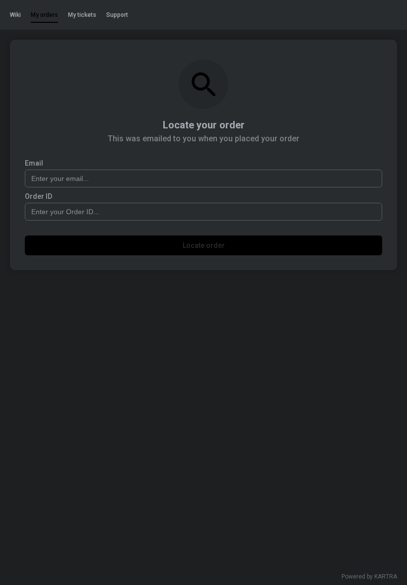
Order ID (38, 196)
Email (34, 163)
